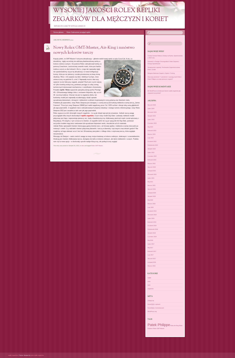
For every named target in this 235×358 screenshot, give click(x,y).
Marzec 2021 (151, 185)
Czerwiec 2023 (152, 123)
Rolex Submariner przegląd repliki (78, 32)
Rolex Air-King (174, 325)
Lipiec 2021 (151, 178)
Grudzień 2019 (152, 211)
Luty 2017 (150, 255)
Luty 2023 (150, 138)
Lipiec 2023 (151, 119)
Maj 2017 (150, 247)
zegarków (150, 288)
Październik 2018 (153, 229)
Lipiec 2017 (151, 244)
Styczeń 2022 (152, 167)
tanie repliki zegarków (37, 355)
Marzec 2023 (151, 134)
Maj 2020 (150, 200)
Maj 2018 (150, 240)
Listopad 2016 (152, 262)
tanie (149, 285)
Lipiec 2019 (151, 218)
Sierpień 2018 (152, 233)
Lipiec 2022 (151, 152)
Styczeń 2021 (152, 189)
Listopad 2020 (152, 193)
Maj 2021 (150, 181)
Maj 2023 (150, 127)
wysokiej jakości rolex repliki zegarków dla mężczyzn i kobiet (110, 15)
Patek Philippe (159, 325)
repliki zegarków (13, 355)
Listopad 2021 (152, 170)
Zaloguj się (151, 300)
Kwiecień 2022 (152, 160)
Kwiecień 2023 (152, 130)
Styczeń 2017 (152, 258)
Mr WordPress (152, 91)
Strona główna (58, 32)
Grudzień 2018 (152, 225)
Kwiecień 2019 (152, 222)
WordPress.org (152, 311)
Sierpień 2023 (152, 116)
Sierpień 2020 (152, 196)
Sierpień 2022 (152, 149)
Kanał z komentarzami (156, 308)
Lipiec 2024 (151, 108)
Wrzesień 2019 (152, 214)
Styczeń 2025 (152, 105)
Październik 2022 (153, 145)
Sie (47, 47)
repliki (149, 278)
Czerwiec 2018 (152, 236)
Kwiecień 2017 (152, 251)
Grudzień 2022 (152, 141)
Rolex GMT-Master (97, 145)
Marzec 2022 (151, 163)
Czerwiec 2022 (152, 156)
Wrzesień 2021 (152, 174)
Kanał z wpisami (154, 304)
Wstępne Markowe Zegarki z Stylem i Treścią (161, 73)
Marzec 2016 (151, 266)
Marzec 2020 (151, 203)
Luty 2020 (150, 207)
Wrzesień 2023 (152, 112)
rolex (82, 145)
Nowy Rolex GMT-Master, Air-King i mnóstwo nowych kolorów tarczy (94, 50)
